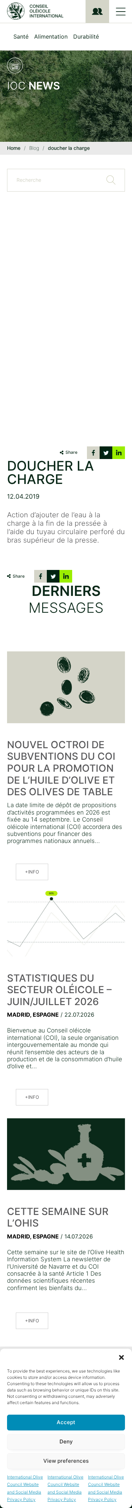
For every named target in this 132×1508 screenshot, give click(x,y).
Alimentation (51, 36)
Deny (66, 1441)
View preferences (66, 1460)
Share (71, 452)
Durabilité (86, 36)
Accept (66, 1422)
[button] (121, 1357)
